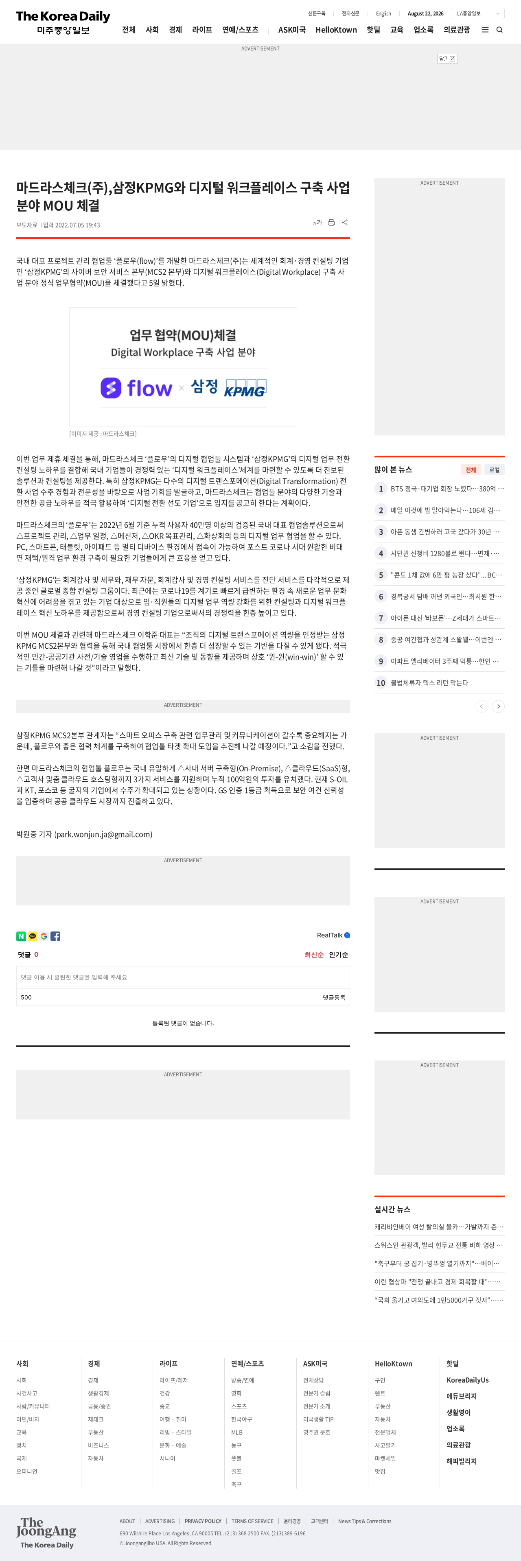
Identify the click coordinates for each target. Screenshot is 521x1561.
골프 (236, 1471)
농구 (236, 1445)
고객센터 (319, 1521)
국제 (21, 1458)
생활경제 (98, 1393)
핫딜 (373, 29)
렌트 (380, 1393)
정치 (21, 1445)
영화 (236, 1393)
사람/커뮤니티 (33, 1406)
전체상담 (313, 1380)
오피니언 (26, 1471)
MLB (237, 1432)
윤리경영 (292, 1521)
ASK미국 (292, 29)
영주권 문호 (317, 1432)
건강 (165, 1393)
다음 (498, 706)
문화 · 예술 (173, 1445)
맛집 (380, 1471)
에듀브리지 (462, 1396)
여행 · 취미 (173, 1419)
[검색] (500, 30)
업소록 (424, 29)
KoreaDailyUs (468, 1379)
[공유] (345, 222)
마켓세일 (385, 1458)
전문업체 (385, 1432)
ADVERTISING (160, 1521)
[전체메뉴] (485, 30)
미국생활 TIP (318, 1419)
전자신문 (350, 13)
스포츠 (239, 1406)
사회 (152, 29)
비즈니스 (98, 1445)
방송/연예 (242, 1380)
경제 (175, 29)
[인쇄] (331, 222)
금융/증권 (99, 1406)
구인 (380, 1380)
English (383, 13)
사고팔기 (385, 1445)
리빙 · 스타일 (176, 1432)
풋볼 (236, 1458)
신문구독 (316, 13)
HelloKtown (336, 29)
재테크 (96, 1419)
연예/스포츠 (240, 29)
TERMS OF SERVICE (253, 1521)
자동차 (96, 1458)
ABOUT (127, 1521)
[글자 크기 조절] (317, 222)
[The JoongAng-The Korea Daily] (46, 1533)
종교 (165, 1406)
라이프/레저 (174, 1380)
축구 (236, 1484)
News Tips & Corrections (364, 1521)
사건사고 (26, 1393)
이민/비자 (27, 1419)
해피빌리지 (462, 1461)
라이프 (202, 29)
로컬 (494, 470)
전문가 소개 (317, 1406)
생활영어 (459, 1412)
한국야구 (241, 1419)
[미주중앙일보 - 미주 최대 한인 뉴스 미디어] (63, 23)
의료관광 (457, 29)
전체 (129, 29)
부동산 (96, 1432)
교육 (397, 29)
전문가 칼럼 (317, 1393)
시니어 (167, 1458)
